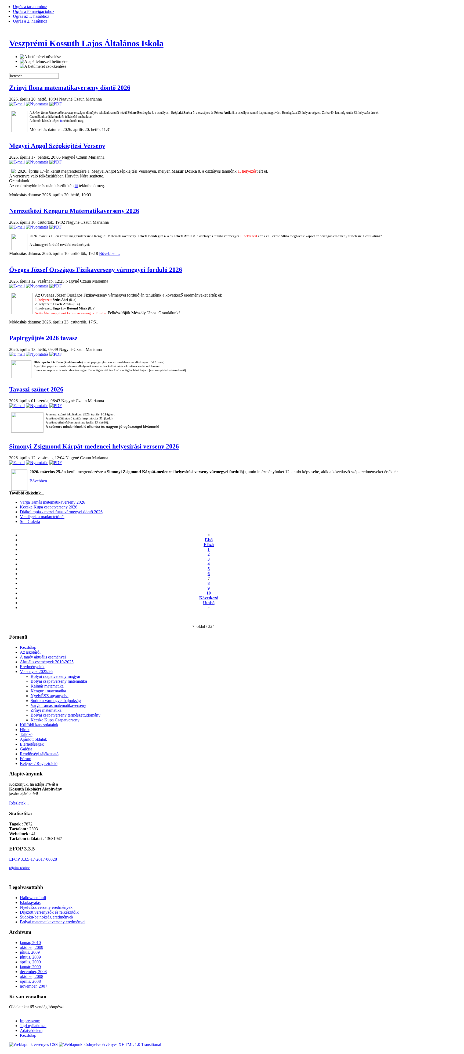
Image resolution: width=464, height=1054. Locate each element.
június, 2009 (30, 957)
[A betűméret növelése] (40, 56)
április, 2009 (30, 962)
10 (208, 593)
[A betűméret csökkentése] (43, 66)
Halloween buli (33, 897)
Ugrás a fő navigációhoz (33, 11)
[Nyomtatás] (37, 104)
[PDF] (55, 104)
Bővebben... (109, 253)
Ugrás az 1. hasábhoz (31, 16)
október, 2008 (31, 976)
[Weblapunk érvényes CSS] (34, 1044)
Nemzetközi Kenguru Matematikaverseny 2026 (74, 210)
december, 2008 (33, 971)
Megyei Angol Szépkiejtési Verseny (57, 145)
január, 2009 (30, 966)
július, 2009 (30, 952)
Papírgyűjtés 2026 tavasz (43, 337)
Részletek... (19, 803)
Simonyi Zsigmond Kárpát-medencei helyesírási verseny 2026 (94, 446)
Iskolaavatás (30, 902)
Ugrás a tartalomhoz (30, 6)
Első (209, 539)
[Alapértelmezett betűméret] (44, 61)
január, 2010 (30, 942)
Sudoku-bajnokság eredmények (46, 917)
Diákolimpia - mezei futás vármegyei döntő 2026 (61, 512)
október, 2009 (31, 947)
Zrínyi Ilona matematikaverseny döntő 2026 (69, 87)
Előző (209, 544)
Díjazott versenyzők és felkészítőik (49, 912)
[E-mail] (17, 104)
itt (61, 121)
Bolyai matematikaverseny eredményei (52, 922)
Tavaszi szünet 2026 (36, 389)
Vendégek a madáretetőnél (42, 516)
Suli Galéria (30, 521)
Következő (208, 598)
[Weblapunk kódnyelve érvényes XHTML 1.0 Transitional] (110, 1044)
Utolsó (209, 602)
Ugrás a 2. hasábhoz (30, 21)
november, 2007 (33, 986)
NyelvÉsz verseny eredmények (46, 907)
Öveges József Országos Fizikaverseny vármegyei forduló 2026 (95, 269)
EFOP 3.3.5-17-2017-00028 (33, 859)
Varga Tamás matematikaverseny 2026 (52, 502)
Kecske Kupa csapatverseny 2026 (48, 507)
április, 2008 (30, 981)
